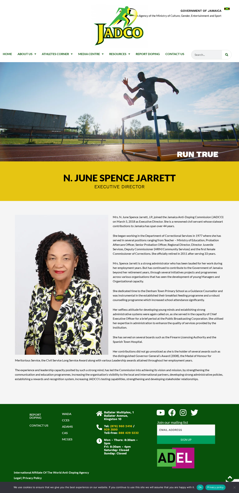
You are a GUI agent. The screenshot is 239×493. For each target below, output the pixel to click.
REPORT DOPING (148, 54)
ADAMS (67, 426)
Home (7, 54)
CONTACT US (174, 54)
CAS (65, 433)
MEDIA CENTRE (89, 54)
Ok (200, 487)
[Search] (226, 54)
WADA (66, 414)
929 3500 (111, 429)
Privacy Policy (32, 478)
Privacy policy (215, 487)
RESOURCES (117, 54)
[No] (234, 487)
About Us (25, 54)
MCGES (67, 439)
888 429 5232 (129, 433)
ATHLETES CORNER (55, 54)
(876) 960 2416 (121, 426)
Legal (17, 478)
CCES (65, 420)
